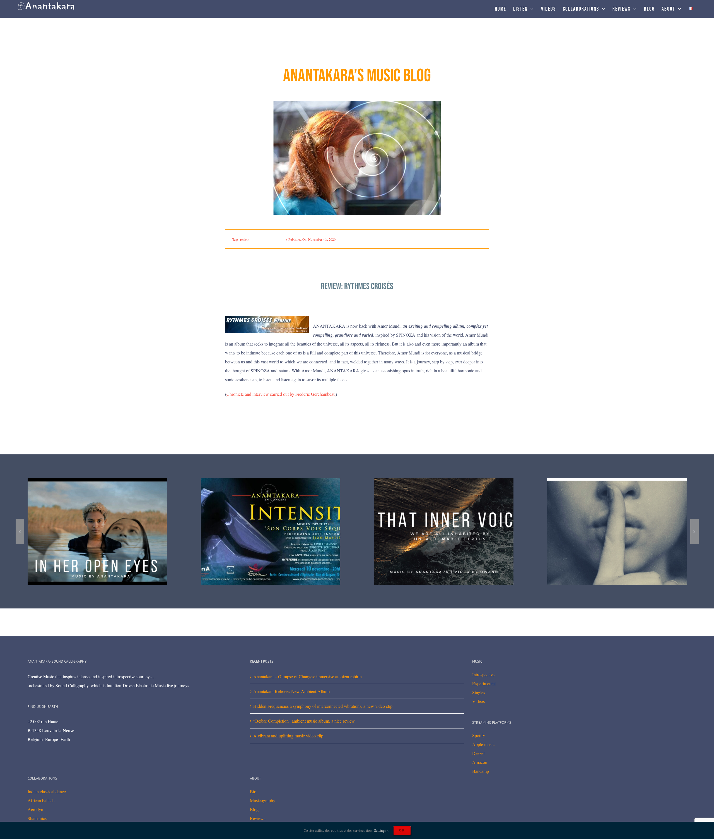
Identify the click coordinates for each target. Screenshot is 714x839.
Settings (380, 830)
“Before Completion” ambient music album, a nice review (304, 721)
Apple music (483, 744)
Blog (254, 809)
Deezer (478, 753)
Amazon (479, 762)
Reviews (257, 818)
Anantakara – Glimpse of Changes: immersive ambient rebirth (307, 676)
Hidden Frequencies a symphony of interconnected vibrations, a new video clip (322, 706)
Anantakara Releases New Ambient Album (291, 691)
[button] (20, 531)
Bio (253, 791)
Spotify (478, 735)
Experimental (484, 683)
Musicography (262, 800)
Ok (402, 830)
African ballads (41, 800)
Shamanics (37, 818)
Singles (478, 692)
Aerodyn (35, 809)
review (244, 239)
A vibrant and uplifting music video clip (288, 736)
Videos (478, 701)
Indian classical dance (47, 791)
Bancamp (480, 771)
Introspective (483, 674)
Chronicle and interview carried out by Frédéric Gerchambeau (281, 394)
